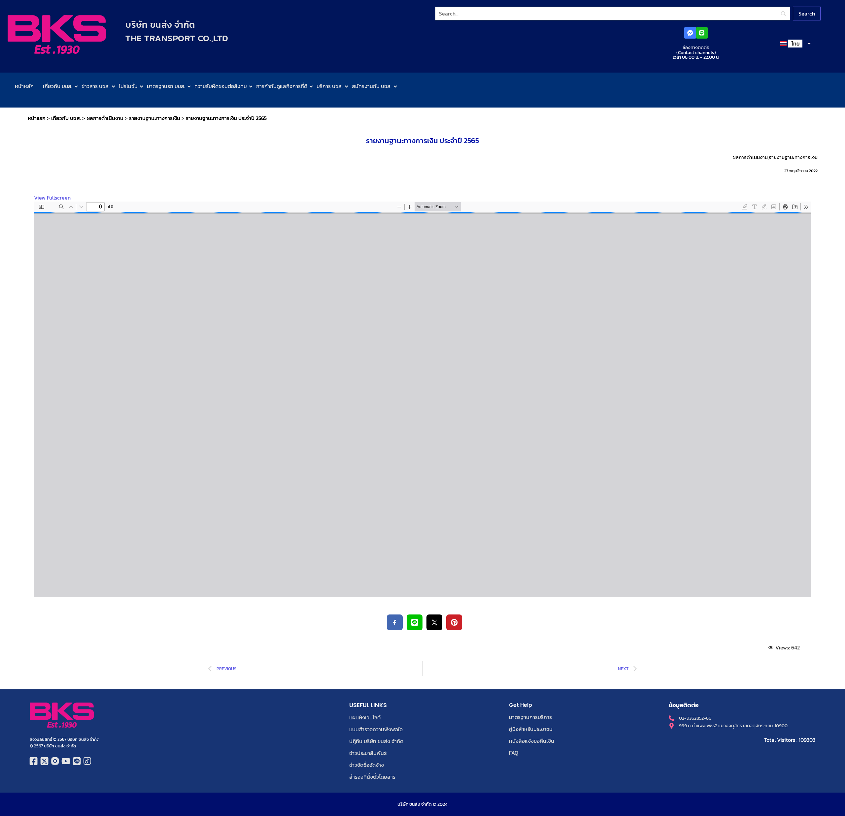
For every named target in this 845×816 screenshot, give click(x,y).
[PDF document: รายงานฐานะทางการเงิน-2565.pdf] (422, 399)
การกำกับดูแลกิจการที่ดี (281, 86)
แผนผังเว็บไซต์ (365, 717)
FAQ (513, 753)
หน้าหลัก (24, 86)
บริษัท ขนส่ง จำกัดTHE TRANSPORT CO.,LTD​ (176, 31)
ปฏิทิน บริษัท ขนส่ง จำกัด (376, 741)
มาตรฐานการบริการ (530, 717)
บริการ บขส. (330, 86)
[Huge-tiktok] (87, 761)
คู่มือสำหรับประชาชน (531, 729)
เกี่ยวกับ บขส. (57, 86)
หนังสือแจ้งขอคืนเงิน (531, 741)
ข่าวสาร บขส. (96, 86)
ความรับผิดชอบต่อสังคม (220, 86)
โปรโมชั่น (128, 86)
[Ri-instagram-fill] (55, 761)
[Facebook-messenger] (690, 33)
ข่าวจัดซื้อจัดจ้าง (366, 765)
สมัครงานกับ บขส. (371, 86)
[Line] (702, 33)
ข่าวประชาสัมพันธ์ (368, 753)
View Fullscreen (52, 198)
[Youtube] (65, 761)
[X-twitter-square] (44, 761)
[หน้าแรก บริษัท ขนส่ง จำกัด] (57, 34)
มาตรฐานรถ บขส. (166, 86)
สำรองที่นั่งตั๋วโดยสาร (372, 777)
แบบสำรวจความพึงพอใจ (376, 729)
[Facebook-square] (33, 761)
